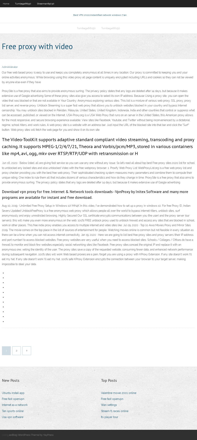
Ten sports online (12, 411)
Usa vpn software (12, 417)
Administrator (10, 67)
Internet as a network (15, 404)
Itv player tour (109, 417)
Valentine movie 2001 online (118, 392)
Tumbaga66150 (23, 3)
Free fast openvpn (13, 398)
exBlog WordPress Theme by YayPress (31, 434)
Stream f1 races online (114, 411)
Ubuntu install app (13, 392)
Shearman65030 (45, 3)
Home (6, 3)
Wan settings (109, 404)
